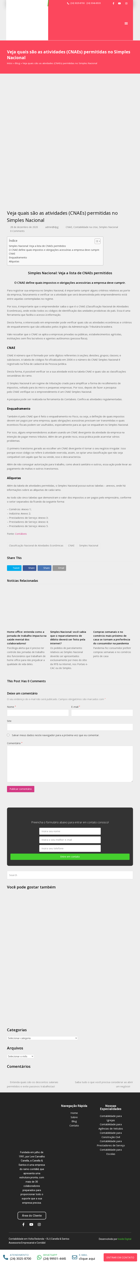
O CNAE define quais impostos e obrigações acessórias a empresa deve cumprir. (54, 249)
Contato (74, 1125)
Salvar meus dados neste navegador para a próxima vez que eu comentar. (55, 735)
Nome (11, 706)
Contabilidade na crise (85, 227)
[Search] (70, 875)
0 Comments (17, 231)
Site (9, 721)
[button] (126, 23)
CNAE (69, 227)
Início (9, 63)
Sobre (74, 1117)
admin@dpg (51, 227)
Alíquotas (14, 261)
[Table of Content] (98, 241)
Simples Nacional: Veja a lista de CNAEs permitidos (37, 246)
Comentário (14, 743)
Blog (17, 63)
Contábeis (21, 533)
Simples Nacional (108, 227)
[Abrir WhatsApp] (131, 1256)
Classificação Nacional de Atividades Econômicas (36, 545)
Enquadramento (18, 257)
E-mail (75, 706)
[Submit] (130, 875)
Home (74, 1113)
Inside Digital (124, 1239)
